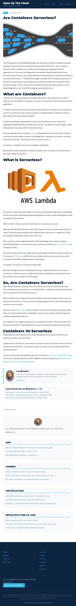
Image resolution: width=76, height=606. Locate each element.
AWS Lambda (18, 256)
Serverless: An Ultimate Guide (60, 355)
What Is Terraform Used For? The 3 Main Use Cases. (22, 520)
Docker (34, 133)
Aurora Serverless (62, 244)
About (54, 4)
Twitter (47, 376)
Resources (69, 4)
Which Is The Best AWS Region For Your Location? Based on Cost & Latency (29, 447)
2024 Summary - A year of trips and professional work (22, 392)
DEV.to (42, 565)
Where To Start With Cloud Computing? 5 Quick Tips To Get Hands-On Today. (30, 475)
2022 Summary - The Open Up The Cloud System (21, 397)
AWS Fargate (21, 310)
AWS (5, 13)
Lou (14, 432)
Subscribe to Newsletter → (14, 585)
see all (38, 389)
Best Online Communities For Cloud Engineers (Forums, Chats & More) (27, 479)
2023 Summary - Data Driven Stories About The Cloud (22, 395)
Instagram (43, 562)
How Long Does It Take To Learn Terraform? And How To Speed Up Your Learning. (31, 524)
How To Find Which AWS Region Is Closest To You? (21, 451)
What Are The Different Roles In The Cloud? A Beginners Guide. (26, 472)
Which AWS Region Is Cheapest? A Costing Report (21, 455)
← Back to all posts (9, 409)
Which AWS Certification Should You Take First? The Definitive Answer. (28, 496)
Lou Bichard (22, 371)
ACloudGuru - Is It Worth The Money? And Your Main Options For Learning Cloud (31, 503)
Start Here (6, 559)
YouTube (43, 559)
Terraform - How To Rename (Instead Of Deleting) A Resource (25, 527)
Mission (6, 555)
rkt (49, 139)
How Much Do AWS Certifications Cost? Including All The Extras (25, 500)
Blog (61, 4)
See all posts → (21, 380)
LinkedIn (54, 376)
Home (46, 4)
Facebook (43, 569)
